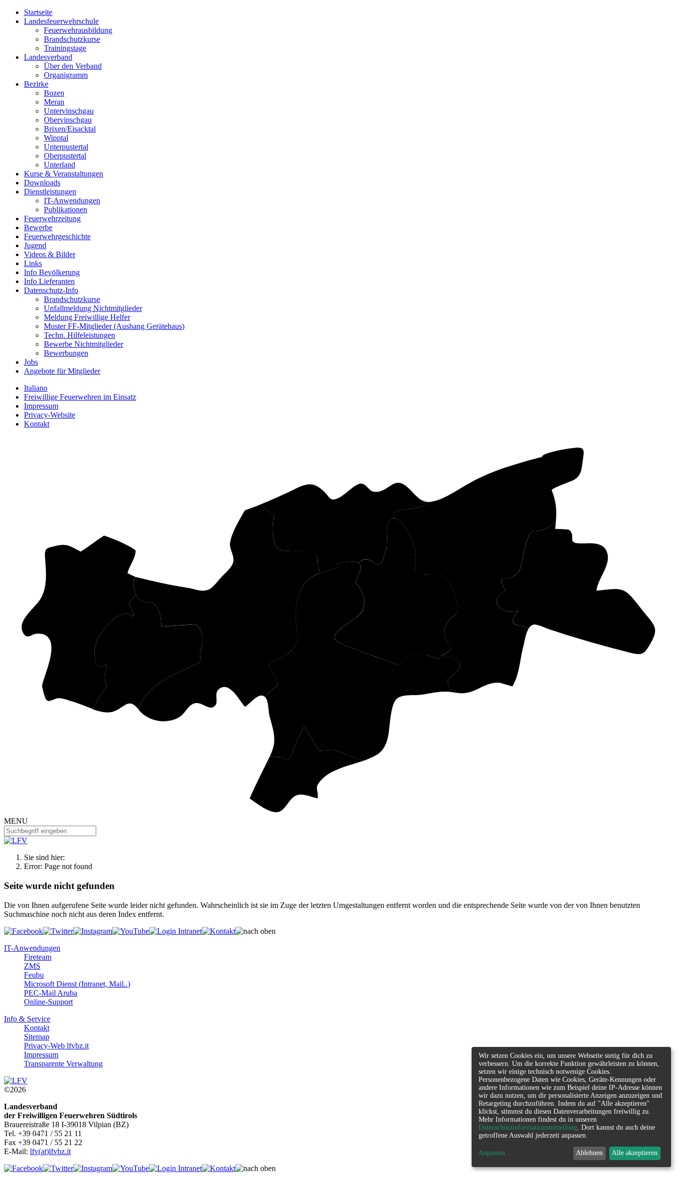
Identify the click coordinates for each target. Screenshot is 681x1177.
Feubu (34, 975)
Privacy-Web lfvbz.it (56, 1045)
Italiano (35, 388)
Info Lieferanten (49, 281)
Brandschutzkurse (72, 39)
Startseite (38, 12)
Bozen (54, 93)
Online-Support (48, 1002)
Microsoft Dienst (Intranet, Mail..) (77, 984)
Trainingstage (65, 48)
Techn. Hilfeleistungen (79, 335)
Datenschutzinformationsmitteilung (528, 1127)
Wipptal (56, 138)
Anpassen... (495, 1153)
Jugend (35, 245)
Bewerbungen (66, 353)
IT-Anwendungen (72, 200)
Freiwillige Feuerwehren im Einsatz (80, 397)
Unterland (59, 164)
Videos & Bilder (49, 254)
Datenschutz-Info (51, 290)
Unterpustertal (66, 147)
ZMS (32, 966)
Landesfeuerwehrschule (61, 21)
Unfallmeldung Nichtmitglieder (93, 308)
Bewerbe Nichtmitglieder (83, 344)
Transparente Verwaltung (63, 1063)
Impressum (41, 406)
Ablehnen (589, 1153)
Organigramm (66, 75)
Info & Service (27, 1019)
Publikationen (65, 209)
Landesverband (48, 57)
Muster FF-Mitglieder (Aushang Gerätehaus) (114, 326)
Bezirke (36, 84)
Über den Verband (73, 66)
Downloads (42, 182)
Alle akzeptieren (635, 1153)
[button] (255, 931)
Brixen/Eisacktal (70, 129)
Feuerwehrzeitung (52, 218)
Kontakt (36, 424)
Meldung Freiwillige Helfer (87, 317)
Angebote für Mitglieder (62, 371)
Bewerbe (38, 227)
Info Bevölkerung (52, 272)
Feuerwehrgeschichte (57, 236)
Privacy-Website (49, 415)
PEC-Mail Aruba (50, 993)
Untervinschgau (69, 111)
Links (33, 263)
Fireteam (37, 957)
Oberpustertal (65, 155)
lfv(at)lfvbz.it (50, 1151)
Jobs (31, 362)
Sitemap (36, 1036)
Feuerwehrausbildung (78, 30)
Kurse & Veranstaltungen (63, 173)
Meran (54, 102)
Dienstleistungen (50, 191)
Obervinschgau (68, 120)
